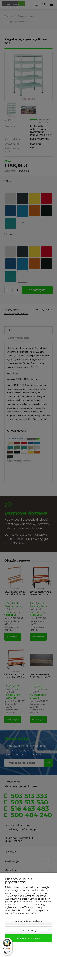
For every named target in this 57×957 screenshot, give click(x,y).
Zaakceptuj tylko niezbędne (28, 921)
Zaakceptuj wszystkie (28, 938)
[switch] (7, 952)
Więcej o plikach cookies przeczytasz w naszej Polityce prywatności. (26, 912)
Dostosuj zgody (29, 930)
